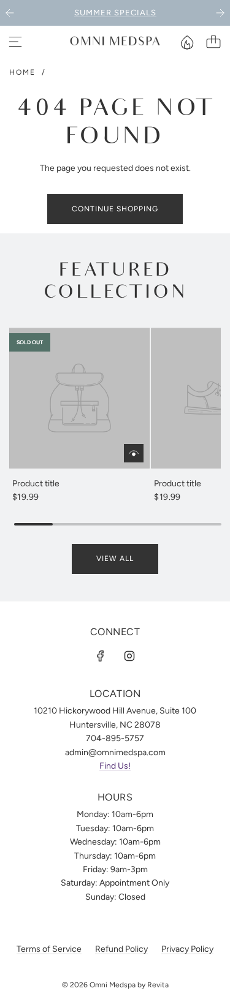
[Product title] (79, 398)
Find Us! (115, 766)
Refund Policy (121, 949)
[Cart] (213, 41)
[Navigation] (15, 41)
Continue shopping (115, 209)
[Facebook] (100, 655)
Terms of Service (49, 949)
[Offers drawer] (186, 41)
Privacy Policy (187, 949)
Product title (35, 483)
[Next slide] (220, 13)
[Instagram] (129, 655)
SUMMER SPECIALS (115, 12)
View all (115, 558)
